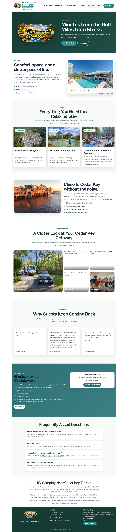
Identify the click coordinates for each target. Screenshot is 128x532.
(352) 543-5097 (56, 517)
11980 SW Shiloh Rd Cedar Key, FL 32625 (56, 514)
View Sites (83, 43)
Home (46, 6)
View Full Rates (19, 406)
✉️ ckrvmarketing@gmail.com (60, 520)
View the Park (59, 6)
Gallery (75, 6)
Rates (51, 6)
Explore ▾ (69, 6)
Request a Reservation (92, 384)
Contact (82, 6)
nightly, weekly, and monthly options (52, 456)
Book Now (108, 6)
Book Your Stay (69, 43)
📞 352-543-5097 (94, 6)
